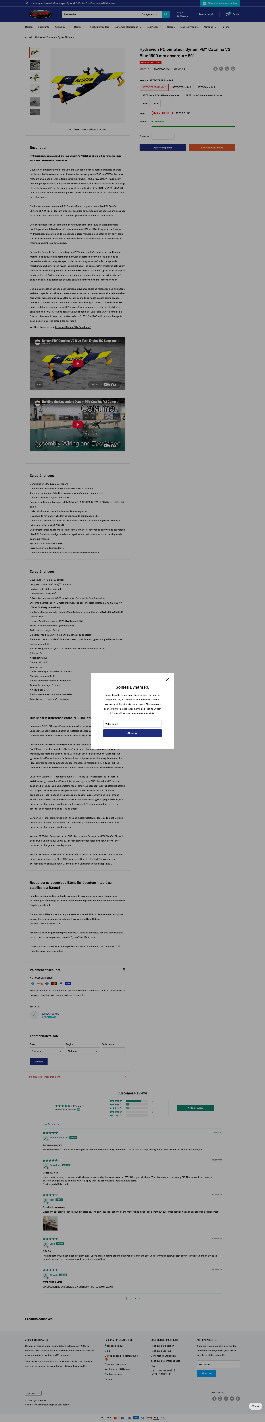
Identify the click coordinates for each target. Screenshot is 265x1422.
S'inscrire (132, 733)
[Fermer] (167, 679)
